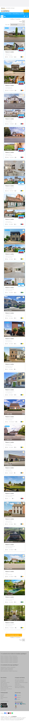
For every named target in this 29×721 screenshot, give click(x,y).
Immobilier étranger (10, 8)
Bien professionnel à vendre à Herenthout (9, 671)
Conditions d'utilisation (5, 717)
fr (27, 8)
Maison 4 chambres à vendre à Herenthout (9, 659)
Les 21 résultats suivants (12, 635)
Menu (27, 11)
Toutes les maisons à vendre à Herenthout (9, 662)
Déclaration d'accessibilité (15, 719)
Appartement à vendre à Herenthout (8, 667)
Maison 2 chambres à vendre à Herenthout (9, 657)
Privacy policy (19, 717)
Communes (7, 719)
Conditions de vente (8, 718)
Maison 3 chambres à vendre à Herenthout (9, 658)
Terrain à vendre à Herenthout (7, 669)
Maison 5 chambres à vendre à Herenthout (9, 661)
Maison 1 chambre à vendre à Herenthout (9, 655)
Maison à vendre (9, 52)
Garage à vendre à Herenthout (7, 668)
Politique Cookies (13, 717)
